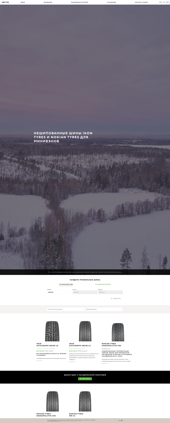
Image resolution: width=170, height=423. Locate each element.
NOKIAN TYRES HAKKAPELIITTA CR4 (111, 345)
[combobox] (59, 292)
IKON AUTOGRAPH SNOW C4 (47, 345)
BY (167, 2)
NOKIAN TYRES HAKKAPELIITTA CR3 (46, 415)
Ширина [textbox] (50, 292)
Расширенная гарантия (79, 2)
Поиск (160, 2)
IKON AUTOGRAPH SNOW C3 (80, 345)
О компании (111, 2)
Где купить (86, 378)
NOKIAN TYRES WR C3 (76, 415)
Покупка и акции (141, 2)
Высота (74, 289)
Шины (23, 2)
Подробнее (39, 360)
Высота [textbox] (76, 292)
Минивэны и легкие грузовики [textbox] (55, 309)
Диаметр (100, 289)
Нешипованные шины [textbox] (91, 309)
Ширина (49, 289)
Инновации (48, 2)
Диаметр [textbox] (102, 292)
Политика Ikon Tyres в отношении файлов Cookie (71, 421)
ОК (121, 420)
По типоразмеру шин (66, 284)
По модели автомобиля (103, 284)
